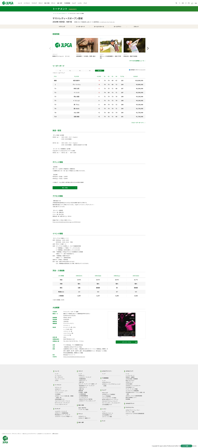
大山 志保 (76, 112)
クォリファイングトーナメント (62, 401)
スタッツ (41, 3)
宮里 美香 (76, 116)
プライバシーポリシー (17, 433)
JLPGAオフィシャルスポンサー (133, 385)
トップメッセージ (130, 375)
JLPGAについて (129, 371)
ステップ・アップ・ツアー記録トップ (88, 384)
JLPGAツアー (58, 389)
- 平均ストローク (83, 380)
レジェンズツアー (59, 392)
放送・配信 (46, 3)
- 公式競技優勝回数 (83, 396)
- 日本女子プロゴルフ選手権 (85, 399)
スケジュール (58, 387)
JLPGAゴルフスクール (107, 413)
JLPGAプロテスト (106, 382)
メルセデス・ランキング (61, 411)
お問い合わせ (55, 433)
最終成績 (99, 70)
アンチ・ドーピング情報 (132, 389)
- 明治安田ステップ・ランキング (86, 385)
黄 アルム (76, 104)
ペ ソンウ (76, 92)
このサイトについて (6, 433)
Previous (50, 48)
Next (147, 48)
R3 (80, 70)
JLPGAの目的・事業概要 (132, 379)
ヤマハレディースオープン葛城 (68, 18)
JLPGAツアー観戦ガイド (84, 418)
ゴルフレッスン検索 (107, 416)
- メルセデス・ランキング (85, 377)
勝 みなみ (76, 108)
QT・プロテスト (59, 377)
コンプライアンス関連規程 (132, 390)
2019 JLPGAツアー (63, 13)
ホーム (54, 13)
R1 (60, 70)
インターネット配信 (83, 409)
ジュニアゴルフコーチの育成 (109, 398)
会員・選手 (59, 3)
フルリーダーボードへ (137, 122)
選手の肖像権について (131, 397)
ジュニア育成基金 (106, 396)
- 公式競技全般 (82, 394)
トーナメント (27, 3)
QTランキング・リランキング (62, 402)
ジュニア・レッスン (60, 379)
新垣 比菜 (76, 88)
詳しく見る (65, 188)
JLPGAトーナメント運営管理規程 (134, 396)
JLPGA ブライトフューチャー (133, 410)
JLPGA (56, 380)
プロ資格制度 (67, 3)
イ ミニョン (76, 100)
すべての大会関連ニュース (136, 61)
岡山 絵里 (76, 96)
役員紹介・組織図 (130, 377)
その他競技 (57, 394)
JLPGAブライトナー (107, 371)
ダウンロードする (126, 342)
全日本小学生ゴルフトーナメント (110, 399)
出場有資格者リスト (60, 399)
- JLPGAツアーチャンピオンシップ (87, 401)
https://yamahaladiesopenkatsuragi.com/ (74, 356)
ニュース (20, 3)
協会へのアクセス (130, 380)
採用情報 (128, 399)
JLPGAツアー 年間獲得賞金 (61, 413)
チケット (53, 3)
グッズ (85, 3)
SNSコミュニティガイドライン (30, 433)
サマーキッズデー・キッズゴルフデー (111, 403)
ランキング (34, 3)
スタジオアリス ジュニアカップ (109, 401)
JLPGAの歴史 (129, 384)
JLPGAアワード (129, 382)
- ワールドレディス (83, 397)
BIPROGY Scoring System (140, 69)
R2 (70, 70)
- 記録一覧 (81, 382)
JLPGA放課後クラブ (107, 404)
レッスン (80, 3)
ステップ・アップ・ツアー (61, 391)
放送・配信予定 (82, 408)
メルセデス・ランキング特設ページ (63, 416)
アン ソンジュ (77, 84)
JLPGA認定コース (130, 387)
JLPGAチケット (82, 416)
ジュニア (74, 3)
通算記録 (81, 390)
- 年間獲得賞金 (82, 379)
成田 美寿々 (76, 80)
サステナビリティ (130, 407)
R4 (89, 70)
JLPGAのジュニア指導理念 (108, 394)
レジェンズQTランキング (61, 404)
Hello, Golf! (105, 392)
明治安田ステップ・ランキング (62, 414)
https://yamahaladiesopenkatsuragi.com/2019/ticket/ (67, 222)
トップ (56, 373)
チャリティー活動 (130, 412)
